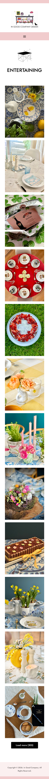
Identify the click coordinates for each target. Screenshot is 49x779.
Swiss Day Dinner (24, 269)
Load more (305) (24, 745)
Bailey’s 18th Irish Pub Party (24, 215)
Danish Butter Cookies (24, 706)
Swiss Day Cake (24, 324)
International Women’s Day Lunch (24, 649)
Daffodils (24, 597)
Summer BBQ (24, 378)
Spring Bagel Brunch (24, 433)
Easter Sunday (24, 487)
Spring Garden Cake (24, 542)
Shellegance (24, 160)
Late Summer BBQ (24, 105)
